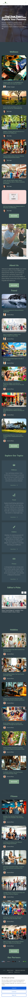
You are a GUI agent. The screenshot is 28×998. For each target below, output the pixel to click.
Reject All (14, 995)
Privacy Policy (10, 970)
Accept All (14, 988)
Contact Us (17, 972)
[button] (25, 593)
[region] (14, 987)
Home (4, 970)
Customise (14, 991)
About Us (10, 972)
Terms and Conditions (20, 970)
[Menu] (25, 2)
